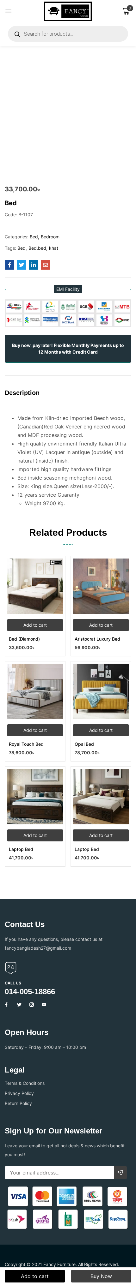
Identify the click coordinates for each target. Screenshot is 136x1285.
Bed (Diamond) (24, 639)
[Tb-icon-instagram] (31, 1004)
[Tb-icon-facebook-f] (7, 1004)
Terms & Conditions (25, 1083)
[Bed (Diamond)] (35, 586)
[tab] (24, 398)
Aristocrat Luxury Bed (97, 639)
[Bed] (9, 265)
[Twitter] (19, 1004)
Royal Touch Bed (26, 744)
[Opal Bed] (101, 691)
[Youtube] (44, 1004)
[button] (68, 289)
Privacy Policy (19, 1093)
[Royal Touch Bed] (35, 691)
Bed (34, 236)
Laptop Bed (21, 849)
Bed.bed (37, 248)
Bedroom (50, 236)
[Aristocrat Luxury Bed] (101, 586)
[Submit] (120, 1172)
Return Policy (18, 1103)
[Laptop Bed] (35, 796)
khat (53, 248)
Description (22, 392)
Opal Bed (84, 744)
